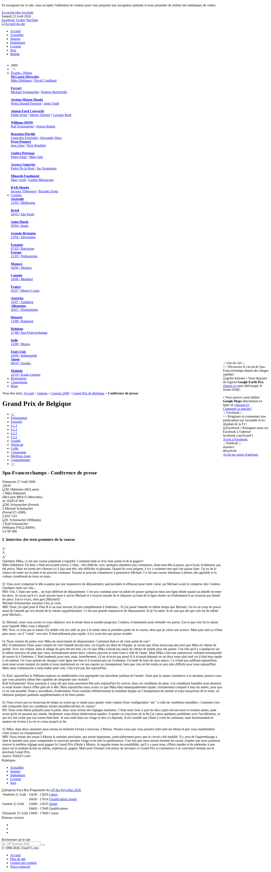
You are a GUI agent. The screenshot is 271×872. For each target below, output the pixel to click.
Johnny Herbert (40, 115)
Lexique (15, 46)
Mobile (15, 54)
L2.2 (14, 437)
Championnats (20, 460)
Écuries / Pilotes (21, 73)
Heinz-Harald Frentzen (26, 103)
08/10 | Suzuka (21, 361)
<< (13, 414)
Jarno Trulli (51, 103)
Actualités (17, 35)
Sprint (53, 804)
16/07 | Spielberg (22, 300)
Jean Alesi (17, 145)
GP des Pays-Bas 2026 (65, 790)
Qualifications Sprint (63, 799)
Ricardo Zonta (48, 191)
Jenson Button (45, 126)
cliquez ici (229, 386)
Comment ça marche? (237, 409)
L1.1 (14, 425)
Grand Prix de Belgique (88, 393)
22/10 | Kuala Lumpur (25, 372)
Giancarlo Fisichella (24, 138)
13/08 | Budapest (22, 319)
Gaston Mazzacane (41, 180)
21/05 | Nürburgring (24, 254)
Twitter (20, 20)
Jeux (13, 50)
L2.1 (14, 433)
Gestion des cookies (23, 863)
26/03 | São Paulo (22, 212)
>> (13, 463)
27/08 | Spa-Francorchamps (29, 330)
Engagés (16, 421)
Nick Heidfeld (36, 145)
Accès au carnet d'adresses (240, 454)
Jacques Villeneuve (23, 191)
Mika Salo (36, 157)
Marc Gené (18, 180)
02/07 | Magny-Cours (25, 288)
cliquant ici (241, 405)
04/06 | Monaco (21, 265)
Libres (53, 794)
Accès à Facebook (235, 439)
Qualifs (16, 441)
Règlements (18, 378)
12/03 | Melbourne (23, 201)
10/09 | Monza (20, 342)
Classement (18, 452)
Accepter (27, 12)
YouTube (32, 20)
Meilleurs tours (21, 456)
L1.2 (14, 429)
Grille (14, 448)
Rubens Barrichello (54, 92)
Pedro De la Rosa (22, 168)
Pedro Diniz (19, 157)
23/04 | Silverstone (23, 235)
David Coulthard (45, 80)
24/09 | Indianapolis (24, 353)
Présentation (19, 418)
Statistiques (17, 42)
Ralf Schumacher (22, 126)
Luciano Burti (62, 115)
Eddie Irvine (19, 115)
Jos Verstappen (47, 168)
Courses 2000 (60, 393)
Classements (19, 382)
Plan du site (18, 859)
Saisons (15, 39)
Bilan (14, 386)
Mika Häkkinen (21, 80)
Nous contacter (20, 866)
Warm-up (17, 444)
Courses (16, 195)
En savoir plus (11, 12)
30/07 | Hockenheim (24, 307)
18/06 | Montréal (22, 277)
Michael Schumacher (25, 92)
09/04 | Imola (19, 223)
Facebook (8, 20)
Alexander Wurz (51, 138)
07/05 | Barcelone (22, 246)
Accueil (15, 31)
